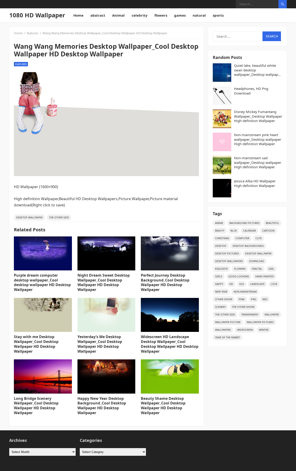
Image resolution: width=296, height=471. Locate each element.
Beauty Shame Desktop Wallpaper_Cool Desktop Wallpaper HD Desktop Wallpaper (163, 405)
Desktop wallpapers (229, 261)
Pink (242, 299)
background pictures (244, 223)
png (253, 299)
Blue (234, 230)
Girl (271, 268)
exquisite (221, 268)
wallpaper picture (227, 322)
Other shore (223, 299)
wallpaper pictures (260, 322)
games (180, 15)
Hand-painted (264, 276)
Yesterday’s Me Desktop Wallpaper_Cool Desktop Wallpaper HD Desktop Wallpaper (99, 344)
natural (199, 15)
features (32, 33)
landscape (257, 284)
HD (231, 284)
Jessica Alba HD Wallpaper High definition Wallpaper (255, 183)
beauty (219, 230)
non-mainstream (245, 291)
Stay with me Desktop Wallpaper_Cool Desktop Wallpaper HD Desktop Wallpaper (36, 344)
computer (242, 238)
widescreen (245, 329)
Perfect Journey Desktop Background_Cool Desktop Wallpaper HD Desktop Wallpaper (165, 282)
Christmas (222, 238)
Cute (259, 238)
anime (219, 223)
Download (256, 261)
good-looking (238, 276)
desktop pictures (227, 253)
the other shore (243, 307)
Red (264, 299)
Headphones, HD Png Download (251, 90)
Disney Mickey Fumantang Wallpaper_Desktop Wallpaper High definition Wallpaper (258, 116)
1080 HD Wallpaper (37, 15)
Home (78, 15)
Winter (263, 329)
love (274, 284)
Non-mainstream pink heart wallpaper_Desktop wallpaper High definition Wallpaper (257, 139)
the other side (59, 217)
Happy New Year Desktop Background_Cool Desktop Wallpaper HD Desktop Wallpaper (101, 405)
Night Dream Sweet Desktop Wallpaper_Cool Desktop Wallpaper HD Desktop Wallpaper (103, 282)
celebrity (140, 15)
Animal (118, 15)
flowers (160, 15)
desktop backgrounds (248, 246)
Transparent (249, 314)
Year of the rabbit (227, 337)
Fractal (257, 268)
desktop (220, 246)
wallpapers (223, 329)
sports (218, 15)
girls (218, 276)
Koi (241, 284)
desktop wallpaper (29, 217)
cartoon (268, 230)
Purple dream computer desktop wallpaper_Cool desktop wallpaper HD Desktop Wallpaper (42, 282)
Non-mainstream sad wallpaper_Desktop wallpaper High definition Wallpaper (257, 162)
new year (221, 291)
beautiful (272, 223)
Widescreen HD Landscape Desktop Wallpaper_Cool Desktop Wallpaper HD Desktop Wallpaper (169, 344)
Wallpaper (272, 314)
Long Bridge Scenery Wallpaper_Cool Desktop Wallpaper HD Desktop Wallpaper (36, 405)
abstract (97, 15)
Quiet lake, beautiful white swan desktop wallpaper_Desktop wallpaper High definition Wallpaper (257, 70)
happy (219, 284)
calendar (249, 230)
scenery (220, 307)
